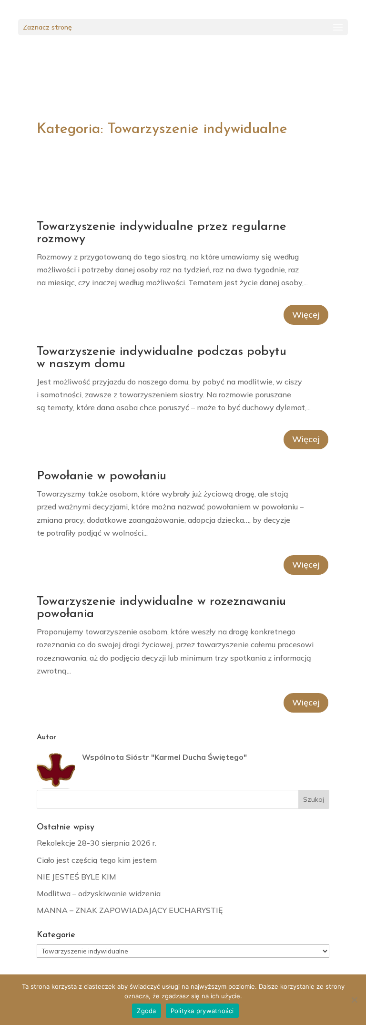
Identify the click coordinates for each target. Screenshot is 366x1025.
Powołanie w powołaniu (101, 476)
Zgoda (146, 1011)
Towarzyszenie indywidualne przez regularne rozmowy (161, 233)
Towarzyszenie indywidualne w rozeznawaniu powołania (161, 608)
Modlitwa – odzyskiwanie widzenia (99, 893)
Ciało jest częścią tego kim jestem (97, 860)
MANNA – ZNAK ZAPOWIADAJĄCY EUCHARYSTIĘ (130, 910)
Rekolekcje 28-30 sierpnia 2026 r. (96, 843)
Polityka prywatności (202, 1011)
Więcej (306, 314)
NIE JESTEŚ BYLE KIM (76, 876)
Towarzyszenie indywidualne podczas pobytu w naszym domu (161, 358)
